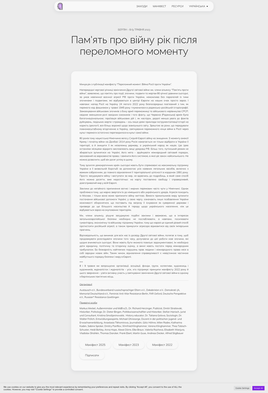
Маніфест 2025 (95, 344)
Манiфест (159, 6)
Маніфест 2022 (162, 344)
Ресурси (177, 6)
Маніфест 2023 (129, 344)
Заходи (141, 6)
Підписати (92, 355)
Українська (197, 6)
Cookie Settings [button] (242, 388)
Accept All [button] (258, 388)
